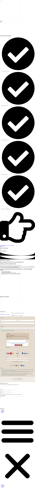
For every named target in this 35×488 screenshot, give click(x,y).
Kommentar (1, 389)
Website (1, 393)
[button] (17, 448)
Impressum (2, 412)
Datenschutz (2, 486)
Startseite (2, 484)
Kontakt (2, 411)
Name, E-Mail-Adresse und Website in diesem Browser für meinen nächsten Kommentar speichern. (11, 394)
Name (1, 390)
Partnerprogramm (3, 410)
